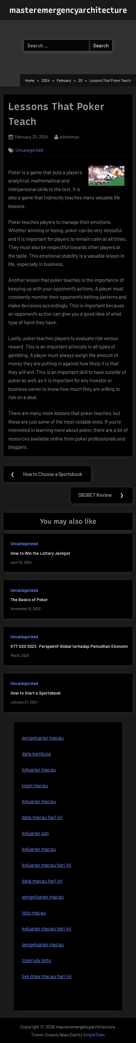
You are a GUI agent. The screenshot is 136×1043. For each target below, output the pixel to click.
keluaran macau (39, 801)
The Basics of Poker (29, 599)
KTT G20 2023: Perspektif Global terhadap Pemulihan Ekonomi (69, 646)
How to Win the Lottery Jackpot (40, 553)
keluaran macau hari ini (46, 865)
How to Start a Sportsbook (36, 693)
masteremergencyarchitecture (68, 10)
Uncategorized (29, 150)
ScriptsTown (94, 1034)
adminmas (69, 136)
